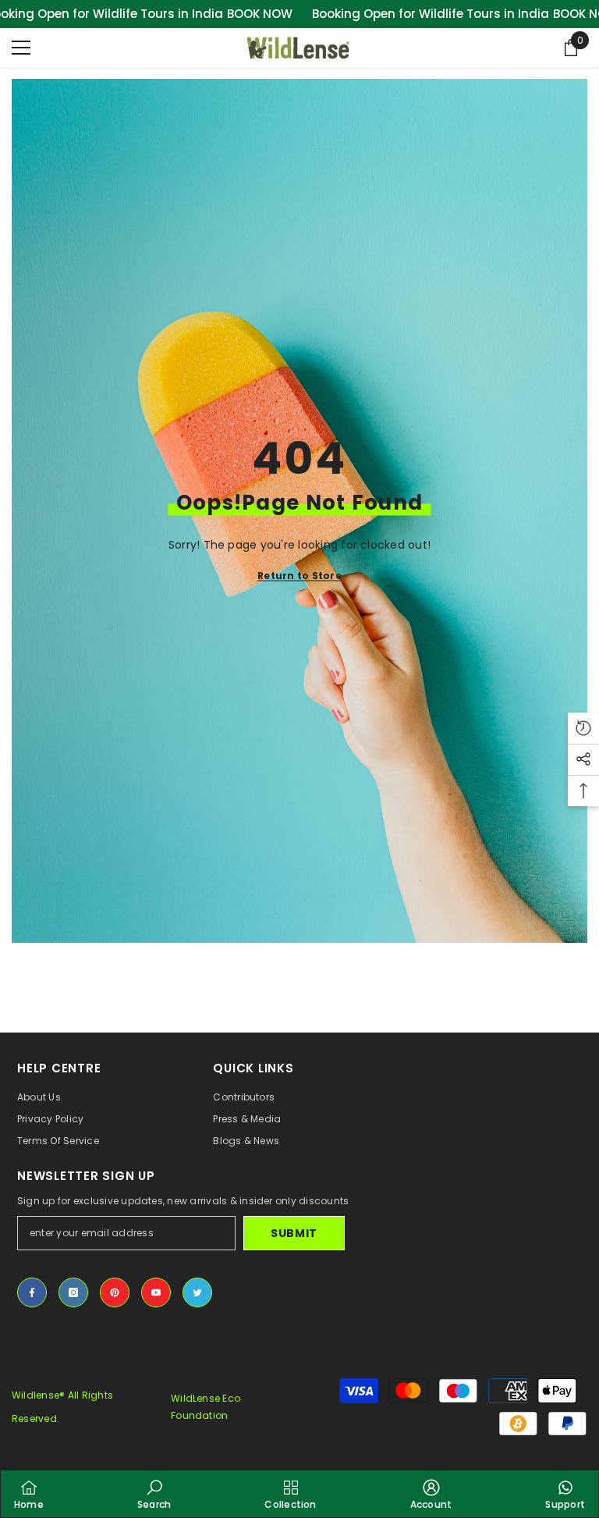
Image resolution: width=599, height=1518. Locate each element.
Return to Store (299, 575)
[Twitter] (197, 1292)
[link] (154, 1494)
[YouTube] (156, 1292)
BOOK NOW (259, 13)
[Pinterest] (114, 1292)
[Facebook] (32, 1292)
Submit (294, 1233)
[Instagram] (73, 1292)
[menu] (21, 47)
